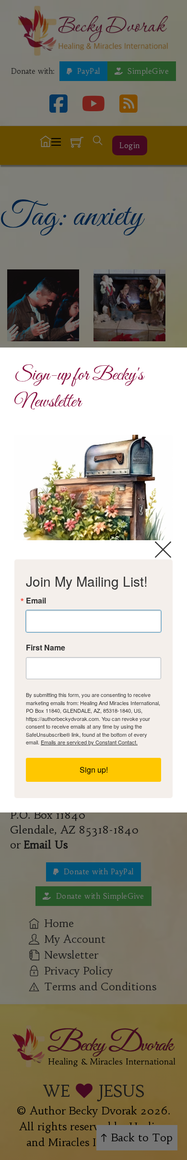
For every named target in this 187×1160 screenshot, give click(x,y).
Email (36, 600)
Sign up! (94, 769)
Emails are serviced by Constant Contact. (89, 742)
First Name (45, 647)
